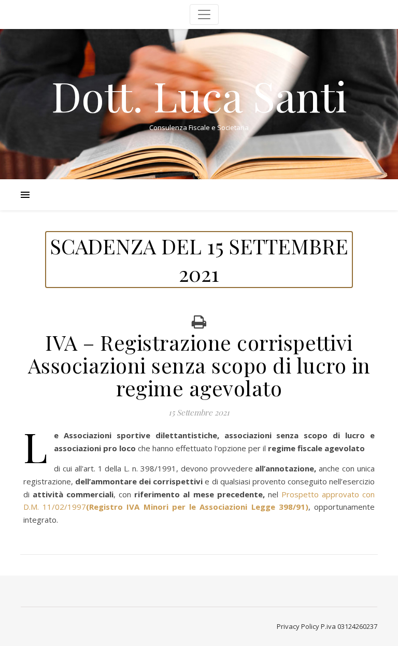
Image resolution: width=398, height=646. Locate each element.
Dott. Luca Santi (199, 95)
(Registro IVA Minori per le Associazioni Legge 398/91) (197, 506)
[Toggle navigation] (204, 14)
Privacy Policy (298, 626)
